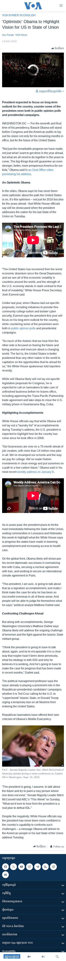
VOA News (21, 34)
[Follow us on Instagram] (29, 866)
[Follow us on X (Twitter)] (13, 866)
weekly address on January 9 (35, 471)
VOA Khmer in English (19, 15)
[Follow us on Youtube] (21, 866)
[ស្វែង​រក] (57, 956)
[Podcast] (53, 866)
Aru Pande (8, 34)
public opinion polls (23, 328)
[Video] (29, 956)
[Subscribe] (5, 874)
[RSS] (45, 866)
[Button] (57, 48)
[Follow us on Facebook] (5, 866)
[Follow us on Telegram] (37, 866)
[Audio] (43, 956)
